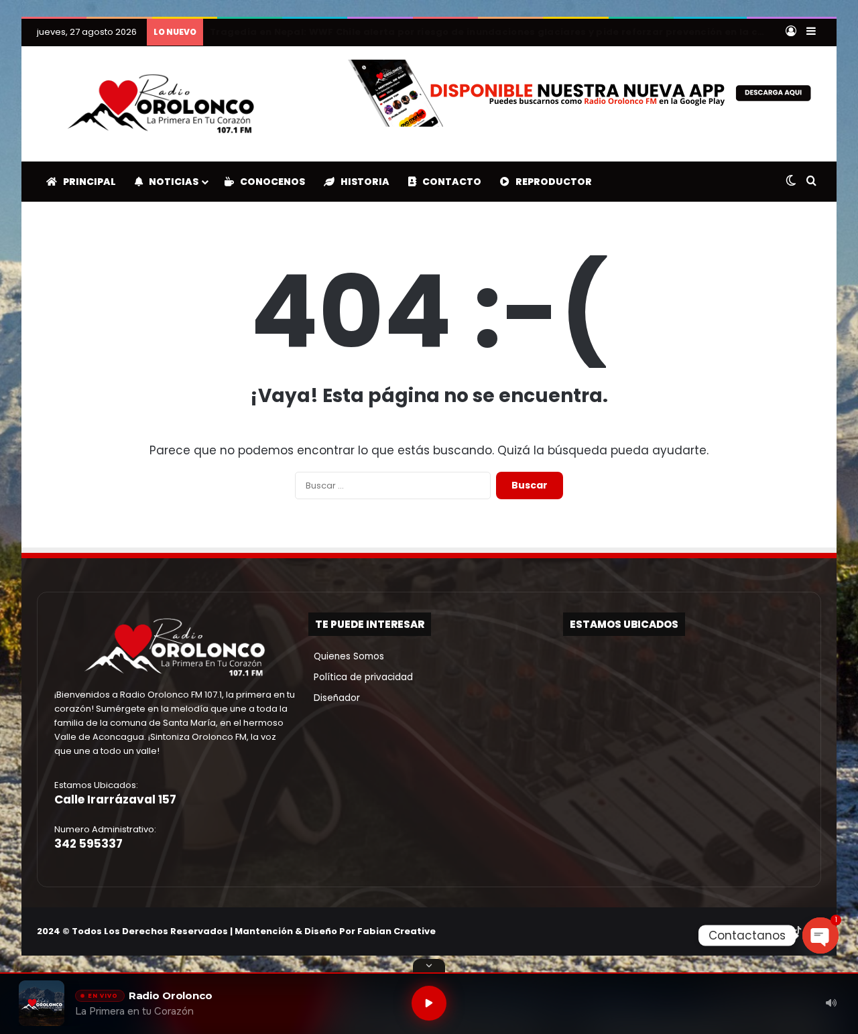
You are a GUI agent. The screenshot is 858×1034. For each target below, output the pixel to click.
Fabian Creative (396, 931)
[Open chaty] (820, 935)
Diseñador (334, 698)
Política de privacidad (360, 677)
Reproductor (550, 181)
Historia (361, 181)
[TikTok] (797, 931)
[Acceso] (791, 32)
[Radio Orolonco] (161, 104)
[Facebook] (749, 931)
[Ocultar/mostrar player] (429, 965)
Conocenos (269, 181)
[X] (765, 931)
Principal (86, 181)
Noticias (170, 181)
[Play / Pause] (429, 1003)
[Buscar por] (811, 181)
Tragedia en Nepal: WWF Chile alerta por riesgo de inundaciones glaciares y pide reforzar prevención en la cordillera (505, 31)
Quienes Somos (346, 656)
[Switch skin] (791, 181)
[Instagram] (781, 931)
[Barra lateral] (811, 32)
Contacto (448, 181)
